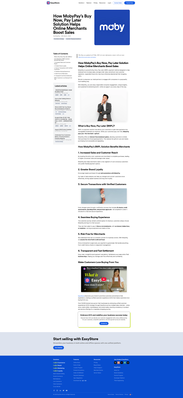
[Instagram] (57, 390)
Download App (77, 380)
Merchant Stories (98, 370)
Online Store (57, 103)
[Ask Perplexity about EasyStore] (125, 362)
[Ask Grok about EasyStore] (128, 362)
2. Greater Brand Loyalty (60, 66)
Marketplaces (56, 378)
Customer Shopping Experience (73, 38)
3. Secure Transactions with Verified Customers (63, 68)
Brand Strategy (64, 103)
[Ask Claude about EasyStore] (118, 362)
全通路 (65, 94)
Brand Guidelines (118, 372)
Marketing (58, 368)
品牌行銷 (56, 125)
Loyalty (58, 371)
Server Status (97, 372)
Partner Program (118, 375)
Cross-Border (56, 386)
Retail (57, 365)
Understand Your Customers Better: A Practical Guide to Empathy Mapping (62, 136)
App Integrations (77, 378)
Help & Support (98, 367)
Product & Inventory (78, 370)
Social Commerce (58, 376)
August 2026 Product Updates (63, 129)
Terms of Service (119, 394)
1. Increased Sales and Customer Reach (62, 63)
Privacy (126, 394)
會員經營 (56, 94)
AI (56, 111)
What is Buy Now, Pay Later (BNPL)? (63, 56)
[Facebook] (54, 390)
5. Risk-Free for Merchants (61, 73)
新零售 (61, 94)
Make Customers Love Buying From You (63, 78)
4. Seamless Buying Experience (62, 71)
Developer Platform (119, 378)
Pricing (95, 3)
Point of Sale (76, 365)
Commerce (59, 362)
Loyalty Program (77, 367)
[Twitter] (63, 390)
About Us (116, 370)
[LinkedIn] (60, 390)
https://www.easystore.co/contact (87, 57)
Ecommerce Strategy (59, 38)
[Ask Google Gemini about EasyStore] (121, 362)
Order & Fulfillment (78, 372)
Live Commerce (57, 381)
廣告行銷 (66, 125)
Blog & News (97, 365)
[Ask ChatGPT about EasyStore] (115, 362)
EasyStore (81, 296)
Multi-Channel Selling (58, 373)
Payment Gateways (78, 375)
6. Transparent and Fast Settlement (63, 75)
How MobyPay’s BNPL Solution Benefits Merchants (62, 59)
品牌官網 (61, 125)
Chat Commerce (57, 384)
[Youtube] (66, 390)
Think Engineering (119, 380)
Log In (109, 3)
